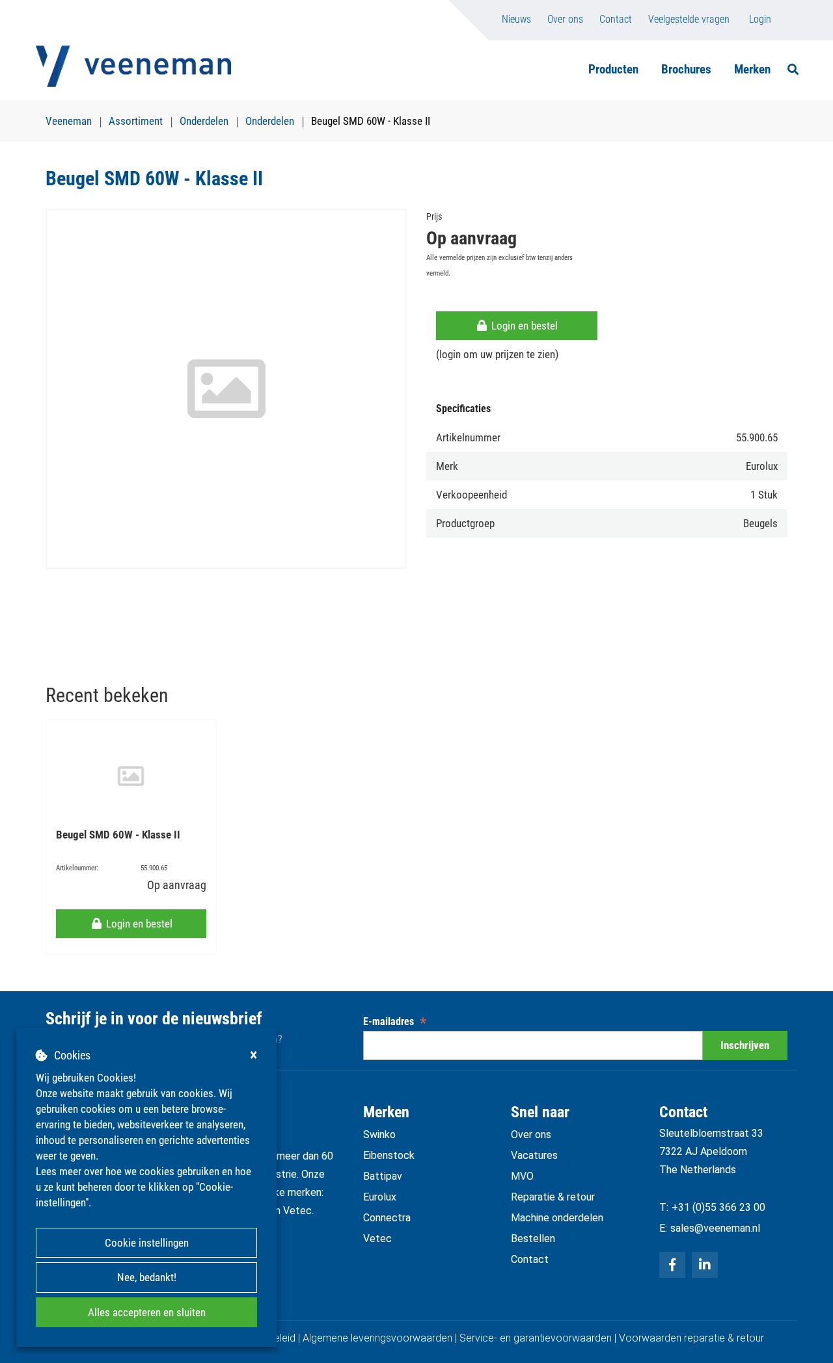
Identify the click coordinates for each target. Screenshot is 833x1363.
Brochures (686, 69)
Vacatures (534, 1155)
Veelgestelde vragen (689, 19)
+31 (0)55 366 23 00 (718, 1207)
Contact (615, 19)
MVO (522, 1176)
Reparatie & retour (553, 1197)
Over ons (565, 19)
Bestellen (533, 1238)
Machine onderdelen (557, 1218)
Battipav (382, 1176)
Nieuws (516, 19)
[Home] (133, 66)
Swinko (379, 1134)
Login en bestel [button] (523, 325)
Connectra (387, 1218)
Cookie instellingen (147, 1242)
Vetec (377, 1238)
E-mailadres (394, 1021)
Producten (613, 69)
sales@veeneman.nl (715, 1228)
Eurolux (379, 1197)
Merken (752, 69)
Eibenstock (389, 1155)
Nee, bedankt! (146, 1277)
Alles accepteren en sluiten (147, 1312)
